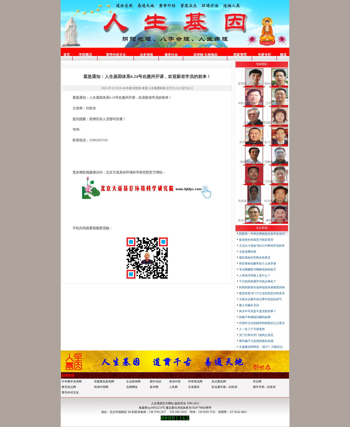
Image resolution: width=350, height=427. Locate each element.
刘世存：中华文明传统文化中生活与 (262, 233)
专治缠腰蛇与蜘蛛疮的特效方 (257, 269)
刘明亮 (248, 181)
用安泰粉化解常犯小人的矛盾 (257, 263)
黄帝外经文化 (116, 54)
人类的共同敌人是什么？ (254, 275)
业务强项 (146, 54)
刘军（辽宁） (248, 142)
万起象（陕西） (274, 181)
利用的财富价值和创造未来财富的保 (262, 287)
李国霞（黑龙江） (274, 122)
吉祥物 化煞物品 (205, 54)
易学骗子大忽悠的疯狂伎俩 (256, 341)
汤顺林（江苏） (274, 161)
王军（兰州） (274, 103)
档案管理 (240, 54)
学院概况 (85, 54)
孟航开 (248, 122)
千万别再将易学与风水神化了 (257, 281)
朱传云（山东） (248, 220)
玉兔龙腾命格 (247, 251)
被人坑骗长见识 (249, 305)
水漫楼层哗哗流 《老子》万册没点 (261, 347)
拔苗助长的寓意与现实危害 (256, 239)
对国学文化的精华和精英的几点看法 (262, 323)
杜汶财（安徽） (274, 201)
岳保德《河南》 (248, 201)
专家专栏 (264, 54)
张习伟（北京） (274, 142)
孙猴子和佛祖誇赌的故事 (254, 317)
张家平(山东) (248, 161)
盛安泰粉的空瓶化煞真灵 (254, 257)
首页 (66, 54)
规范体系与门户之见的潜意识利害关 (262, 293)
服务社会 (171, 54)
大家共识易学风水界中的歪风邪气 (260, 299)
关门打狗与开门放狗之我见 (256, 335)
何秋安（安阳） (248, 103)
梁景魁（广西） (248, 83)
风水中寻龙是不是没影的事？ (257, 311)
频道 (283, 54)
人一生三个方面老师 (252, 329)
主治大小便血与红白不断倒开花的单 (262, 245)
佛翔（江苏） (274, 220)
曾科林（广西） (274, 83)
